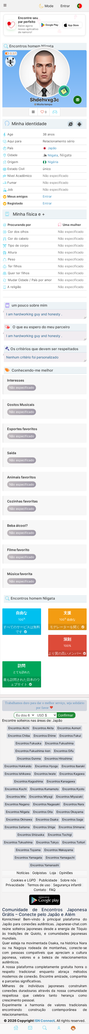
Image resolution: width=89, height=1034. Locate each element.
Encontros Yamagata (28, 857)
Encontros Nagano (17, 804)
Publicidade (48, 880)
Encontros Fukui (70, 735)
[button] (5, 5)
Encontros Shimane (71, 827)
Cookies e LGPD (23, 880)
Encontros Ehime (45, 735)
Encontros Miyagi (40, 796)
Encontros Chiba (19, 735)
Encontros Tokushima (18, 842)
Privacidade (15, 885)
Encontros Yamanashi (44, 865)
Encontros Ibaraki (73, 766)
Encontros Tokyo (47, 842)
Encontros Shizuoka (31, 834)
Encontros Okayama (69, 812)
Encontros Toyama (28, 850)
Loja (53, 873)
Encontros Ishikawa (18, 774)
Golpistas (39, 873)
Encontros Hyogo (46, 766)
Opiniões (66, 873)
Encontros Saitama (17, 827)
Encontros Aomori (69, 728)
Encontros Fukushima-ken (32, 751)
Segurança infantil (67, 885)
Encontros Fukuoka (28, 743)
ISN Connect (44, 1021)
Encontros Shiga (44, 827)
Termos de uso (38, 885)
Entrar (65, 6)
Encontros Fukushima (59, 743)
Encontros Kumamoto (44, 789)
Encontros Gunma (29, 758)
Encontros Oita (43, 812)
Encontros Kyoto (73, 789)
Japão (52, 148)
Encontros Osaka (47, 819)
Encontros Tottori (73, 842)
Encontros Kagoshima (28, 781)
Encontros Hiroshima (58, 758)
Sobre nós (68, 880)
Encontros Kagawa (72, 774)
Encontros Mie (16, 796)
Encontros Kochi (16, 789)
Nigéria (53, 162)
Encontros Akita (43, 728)
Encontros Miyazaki (69, 796)
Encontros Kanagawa (61, 781)
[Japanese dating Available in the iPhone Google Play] (44, 897)
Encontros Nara (74, 804)
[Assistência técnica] (73, 1028)
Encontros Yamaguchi (60, 857)
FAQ (52, 890)
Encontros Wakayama (58, 850)
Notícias (23, 873)
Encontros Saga (72, 819)
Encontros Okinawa (19, 819)
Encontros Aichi (18, 728)
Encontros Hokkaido (18, 766)
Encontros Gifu (64, 751)
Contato (40, 890)
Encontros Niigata (17, 812)
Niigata (53, 155)
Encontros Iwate (45, 774)
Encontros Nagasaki (46, 804)
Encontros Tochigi (60, 834)
